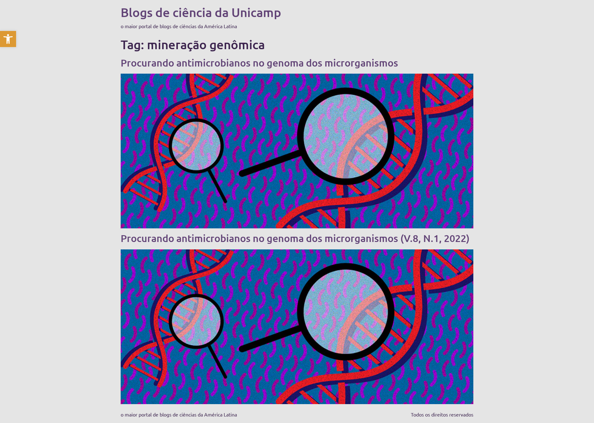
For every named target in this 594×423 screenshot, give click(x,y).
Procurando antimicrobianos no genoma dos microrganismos (259, 63)
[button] (8, 39)
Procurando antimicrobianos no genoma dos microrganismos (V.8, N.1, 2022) (295, 238)
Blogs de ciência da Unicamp (201, 12)
